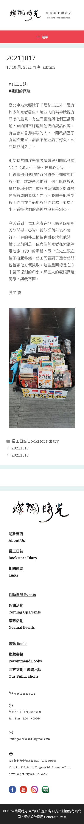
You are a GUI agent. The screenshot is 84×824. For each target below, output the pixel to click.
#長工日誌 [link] (18, 84)
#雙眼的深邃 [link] (20, 91)
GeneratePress (55, 817)
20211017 (20, 448)
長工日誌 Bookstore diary (35, 441)
